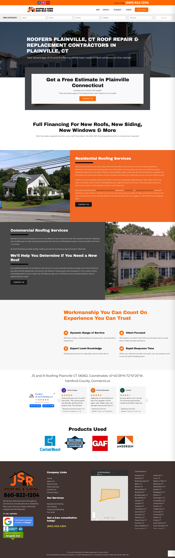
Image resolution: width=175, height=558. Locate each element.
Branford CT (140, 492)
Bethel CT (139, 487)
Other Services (53, 487)
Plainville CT (68, 376)
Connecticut (100, 381)
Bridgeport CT (159, 492)
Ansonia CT (157, 475)
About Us (51, 481)
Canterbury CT (159, 501)
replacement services (144, 190)
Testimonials (52, 484)
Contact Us (51, 490)
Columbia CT (140, 512)
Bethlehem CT (159, 487)
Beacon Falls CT (159, 481)
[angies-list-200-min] (13, 533)
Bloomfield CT (140, 489)
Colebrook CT (158, 509)
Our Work (51, 512)
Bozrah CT (157, 489)
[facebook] (39, 2)
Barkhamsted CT (142, 481)
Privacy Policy (52, 492)
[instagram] (43, 2)
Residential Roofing (55, 504)
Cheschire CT (158, 503)
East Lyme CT (159, 529)
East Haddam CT (142, 526)
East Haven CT (141, 529)
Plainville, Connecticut (105, 190)
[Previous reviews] (59, 400)
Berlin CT (138, 484)
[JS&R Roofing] (40, 7)
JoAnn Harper (72, 390)
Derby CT (157, 520)
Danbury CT (140, 517)
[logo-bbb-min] (13, 527)
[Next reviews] (146, 400)
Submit (164, 18)
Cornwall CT (158, 512)
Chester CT (139, 506)
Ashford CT (139, 478)
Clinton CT (157, 506)
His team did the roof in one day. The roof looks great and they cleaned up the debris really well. (131, 400)
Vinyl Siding (52, 507)
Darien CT (157, 517)
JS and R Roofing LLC (44, 397)
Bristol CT (157, 495)
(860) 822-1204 (56, 526)
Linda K (128, 390)
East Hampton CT (160, 526)
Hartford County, (78, 381)
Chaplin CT (139, 503)
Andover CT (139, 475)
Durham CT (139, 523)
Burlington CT (159, 498)
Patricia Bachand (103, 390)
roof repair (129, 190)
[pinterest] (48, 2)
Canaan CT (139, 501)
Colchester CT (140, 509)
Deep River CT (141, 520)
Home (49, 478)
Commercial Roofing (55, 509)
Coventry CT (140, 515)
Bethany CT (158, 484)
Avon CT (156, 478)
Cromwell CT (158, 515)
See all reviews (35, 405)
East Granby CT (159, 523)
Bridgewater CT (141, 495)
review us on (47, 405)
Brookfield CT (140, 498)
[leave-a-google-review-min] (18, 517)
